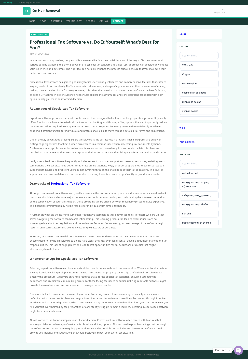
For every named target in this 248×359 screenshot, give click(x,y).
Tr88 (182, 128)
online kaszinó (190, 173)
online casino (189, 83)
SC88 (183, 34)
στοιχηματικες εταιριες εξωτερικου (195, 184)
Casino (103, 21)
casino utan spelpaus (194, 92)
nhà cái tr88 (187, 142)
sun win (186, 213)
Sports (90, 21)
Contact (118, 21)
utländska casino (191, 101)
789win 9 (187, 65)
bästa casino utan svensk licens (196, 224)
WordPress (153, 354)
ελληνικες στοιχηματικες (196, 195)
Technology (73, 21)
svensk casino (190, 111)
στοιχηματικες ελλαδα (195, 204)
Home (32, 21)
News (43, 21)
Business (56, 21)
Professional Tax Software (70, 183)
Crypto (186, 74)
